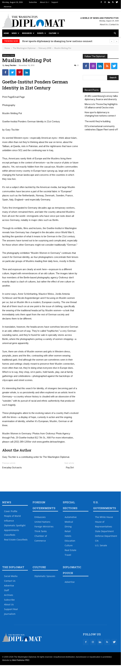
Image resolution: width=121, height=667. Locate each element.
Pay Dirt (70, 467)
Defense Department (106, 535)
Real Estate (70, 550)
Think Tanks (40, 531)
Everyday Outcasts (12, 467)
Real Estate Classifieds (16, 539)
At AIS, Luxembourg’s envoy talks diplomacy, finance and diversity (101, 98)
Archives (8, 594)
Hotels (68, 535)
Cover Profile (10, 511)
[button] (115, 33)
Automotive (71, 517)
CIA (96, 540)
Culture (52, 33)
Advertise (7, 6)
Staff (6, 590)
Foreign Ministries (43, 526)
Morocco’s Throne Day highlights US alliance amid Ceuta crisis (101, 106)
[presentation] (112, 41)
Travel (68, 554)
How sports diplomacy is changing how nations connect (63, 41)
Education (70, 540)
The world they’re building (97, 121)
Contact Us (114, 25)
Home (6, 33)
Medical (69, 521)
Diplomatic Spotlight (14, 525)
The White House (104, 517)
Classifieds (9, 534)
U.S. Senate (101, 545)
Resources (27, 33)
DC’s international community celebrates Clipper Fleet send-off (101, 128)
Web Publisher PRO (20, 660)
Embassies (40, 517)
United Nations (42, 521)
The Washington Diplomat (24, 48)
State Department (104, 531)
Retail (68, 531)
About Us (44, 2)
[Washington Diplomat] (33, 21)
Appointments (11, 530)
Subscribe (33, 2)
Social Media (10, 576)
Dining (68, 526)
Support (54, 2)
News (14, 33)
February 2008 (45, 48)
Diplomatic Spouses (44, 576)
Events (40, 33)
